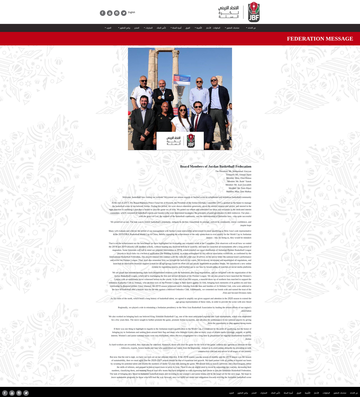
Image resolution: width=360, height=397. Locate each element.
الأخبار (208, 28)
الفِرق (187, 28)
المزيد (108, 28)
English (131, 12)
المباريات (149, 28)
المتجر (136, 28)
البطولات (216, 28)
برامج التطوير (124, 28)
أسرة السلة (176, 28)
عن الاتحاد (251, 28)
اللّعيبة (199, 28)
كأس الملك (161, 28)
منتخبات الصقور (232, 28)
